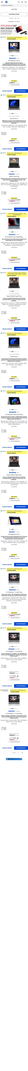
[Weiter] (18, 752)
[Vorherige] (10, 752)
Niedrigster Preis (12, 671)
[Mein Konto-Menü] (22, 2)
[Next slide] (19, 47)
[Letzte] (22, 752)
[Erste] (6, 752)
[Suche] (19, 2)
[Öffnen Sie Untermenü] (2, 2)
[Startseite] (6, 2)
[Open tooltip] (18, 676)
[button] (17, 38)
